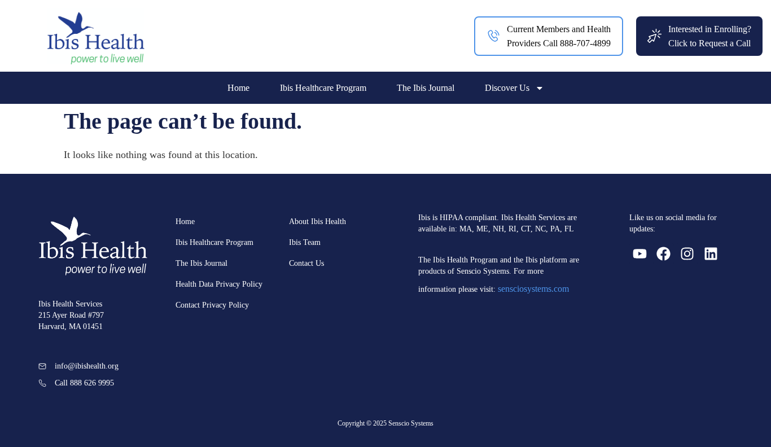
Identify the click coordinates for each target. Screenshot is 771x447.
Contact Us (306, 263)
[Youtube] (639, 253)
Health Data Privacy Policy (219, 284)
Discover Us (507, 88)
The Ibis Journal (425, 88)
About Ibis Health (317, 221)
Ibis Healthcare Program (323, 88)
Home (238, 88)
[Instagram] (687, 253)
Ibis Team (305, 242)
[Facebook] (663, 253)
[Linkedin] (710, 253)
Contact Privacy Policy (212, 305)
